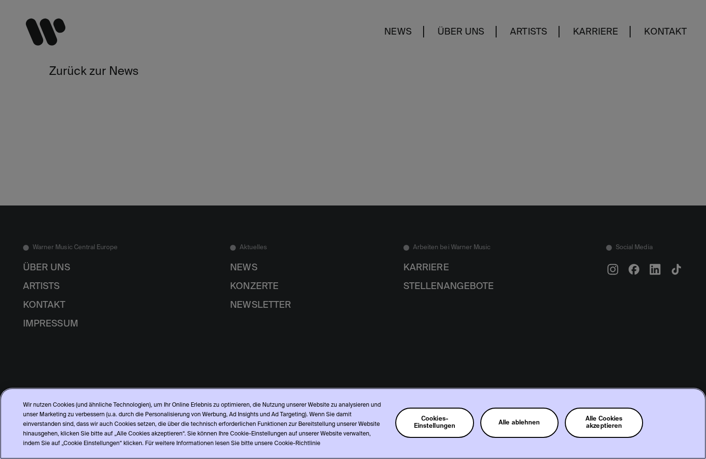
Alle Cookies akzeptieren (604, 422)
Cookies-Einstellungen (435, 422)
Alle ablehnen (519, 423)
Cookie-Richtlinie (297, 444)
